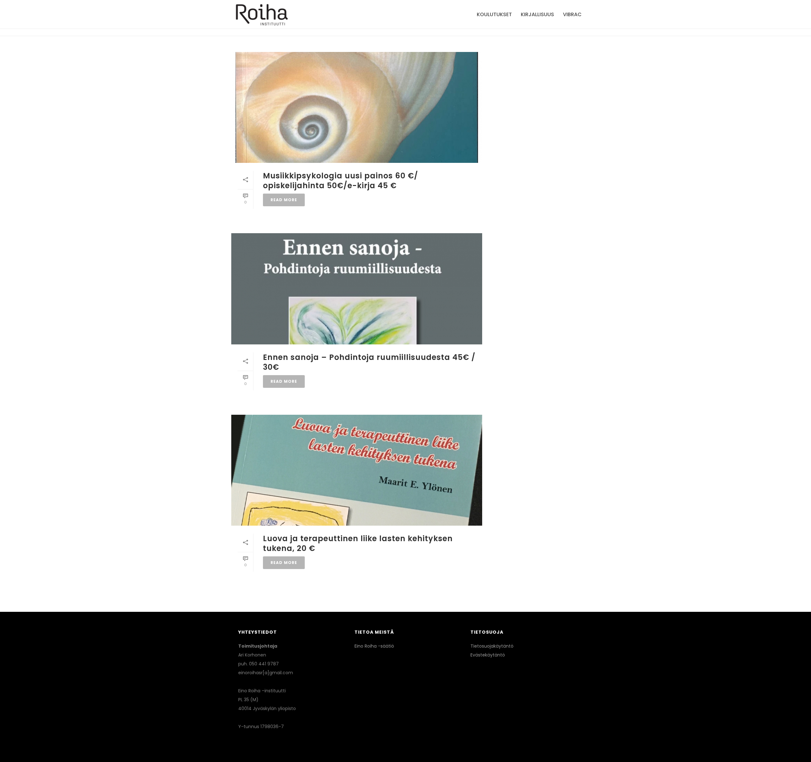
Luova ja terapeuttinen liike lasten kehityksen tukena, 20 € (358, 543)
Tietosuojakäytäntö (492, 646)
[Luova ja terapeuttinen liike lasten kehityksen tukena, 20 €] (356, 470)
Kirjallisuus (537, 14)
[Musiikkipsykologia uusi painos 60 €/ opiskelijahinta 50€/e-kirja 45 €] (356, 107)
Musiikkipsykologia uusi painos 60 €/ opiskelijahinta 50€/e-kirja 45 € (340, 180)
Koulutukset (494, 14)
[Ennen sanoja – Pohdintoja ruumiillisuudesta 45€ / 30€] (356, 288)
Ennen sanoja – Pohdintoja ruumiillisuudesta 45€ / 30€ (369, 362)
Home (539, 30)
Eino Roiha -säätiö (374, 646)
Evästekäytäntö (487, 655)
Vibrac (572, 14)
